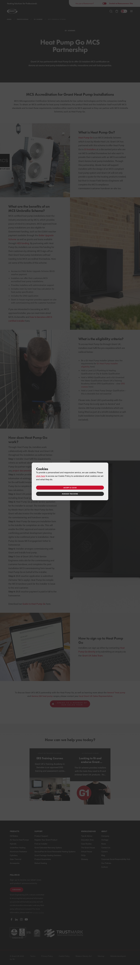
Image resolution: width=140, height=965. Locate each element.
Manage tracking (70, 494)
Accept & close (70, 488)
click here (40, 476)
